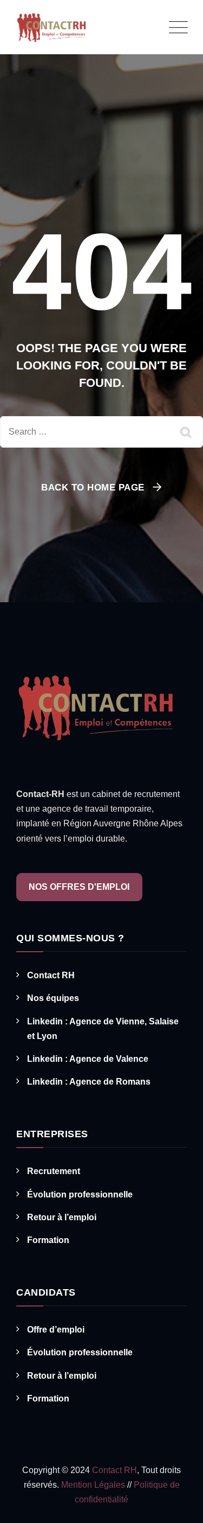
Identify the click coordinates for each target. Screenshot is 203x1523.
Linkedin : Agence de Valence (87, 1058)
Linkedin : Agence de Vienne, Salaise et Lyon (103, 1029)
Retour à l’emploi (61, 1217)
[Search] (186, 431)
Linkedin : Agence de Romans (88, 1081)
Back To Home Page (93, 487)
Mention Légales (94, 1484)
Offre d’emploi (55, 1329)
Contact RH (51, 975)
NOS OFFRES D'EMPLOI (79, 886)
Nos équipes (53, 998)
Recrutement (53, 1171)
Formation (48, 1240)
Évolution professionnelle (80, 1194)
